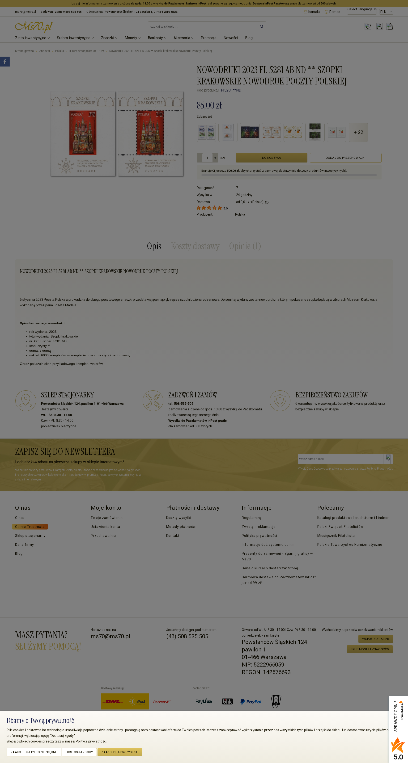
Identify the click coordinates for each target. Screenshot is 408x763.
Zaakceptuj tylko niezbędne (34, 752)
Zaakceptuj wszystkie (119, 752)
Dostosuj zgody (79, 752)
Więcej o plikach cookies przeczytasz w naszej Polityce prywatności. (57, 741)
